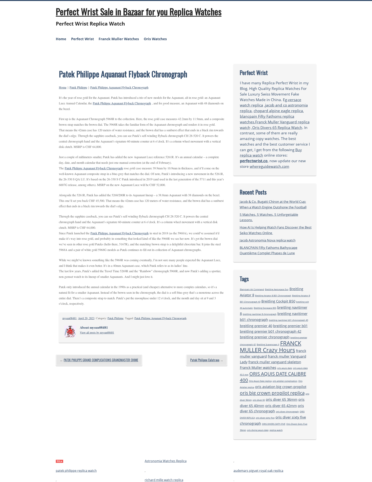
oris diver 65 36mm (281, 399)
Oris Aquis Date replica (260, 381)
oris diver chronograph (287, 411)
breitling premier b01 (290, 325)
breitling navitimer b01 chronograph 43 (288, 320)
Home (61, 39)
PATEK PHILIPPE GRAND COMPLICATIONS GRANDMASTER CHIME (101, 360)
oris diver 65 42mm (281, 405)
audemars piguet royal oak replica (258, 470)
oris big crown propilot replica (272, 393)
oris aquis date (284, 368)
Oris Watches (155, 39)
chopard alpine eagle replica (278, 110)
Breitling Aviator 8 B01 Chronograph (273, 295)
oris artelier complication (285, 381)
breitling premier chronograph (264, 337)
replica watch (276, 430)
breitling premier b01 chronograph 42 (270, 331)
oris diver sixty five (265, 417)
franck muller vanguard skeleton (274, 362)
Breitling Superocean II (268, 344)
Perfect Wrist (82, 39)
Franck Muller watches (258, 367)
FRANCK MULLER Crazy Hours (270, 346)
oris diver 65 (259, 400)
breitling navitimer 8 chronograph (259, 314)
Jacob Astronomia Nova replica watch (267, 240)
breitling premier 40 (256, 325)
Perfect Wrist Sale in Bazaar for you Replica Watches (138, 11)
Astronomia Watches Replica (166, 461)
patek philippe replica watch (76, 470)
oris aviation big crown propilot (280, 386)
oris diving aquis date (258, 430)
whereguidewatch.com (269, 166)
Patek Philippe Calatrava (204, 360)
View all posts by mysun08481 (97, 332)
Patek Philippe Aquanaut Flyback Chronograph (119, 87)
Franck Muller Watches (119, 39)
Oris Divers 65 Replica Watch (277, 127)
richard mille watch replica (164, 479)
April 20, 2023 (86, 318)
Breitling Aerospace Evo (276, 289)
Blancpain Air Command (252, 289)
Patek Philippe (78, 87)
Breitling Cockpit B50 (278, 301)
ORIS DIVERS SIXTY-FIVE (273, 424)
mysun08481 (69, 318)
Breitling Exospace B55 (265, 308)
